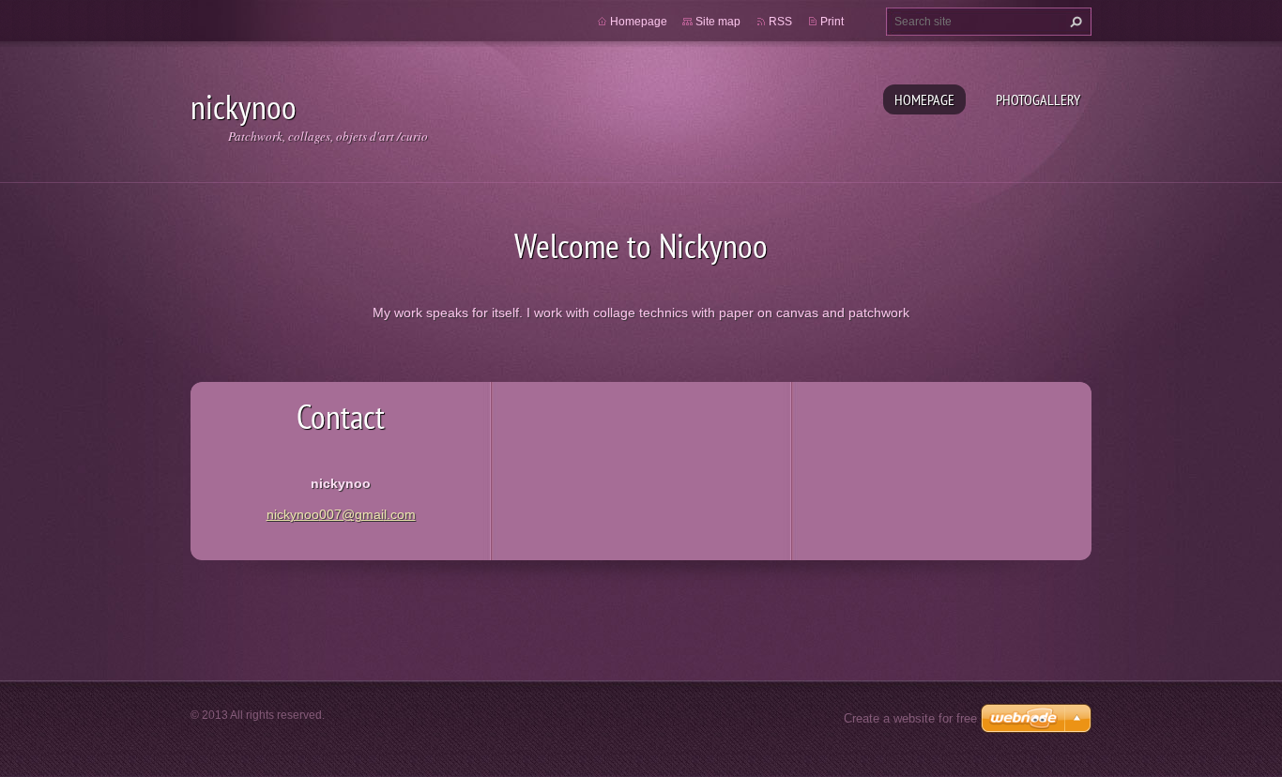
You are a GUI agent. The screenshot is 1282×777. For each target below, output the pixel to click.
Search (1074, 22)
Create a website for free (910, 718)
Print (832, 21)
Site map (717, 21)
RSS (780, 21)
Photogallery (1038, 99)
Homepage (924, 99)
